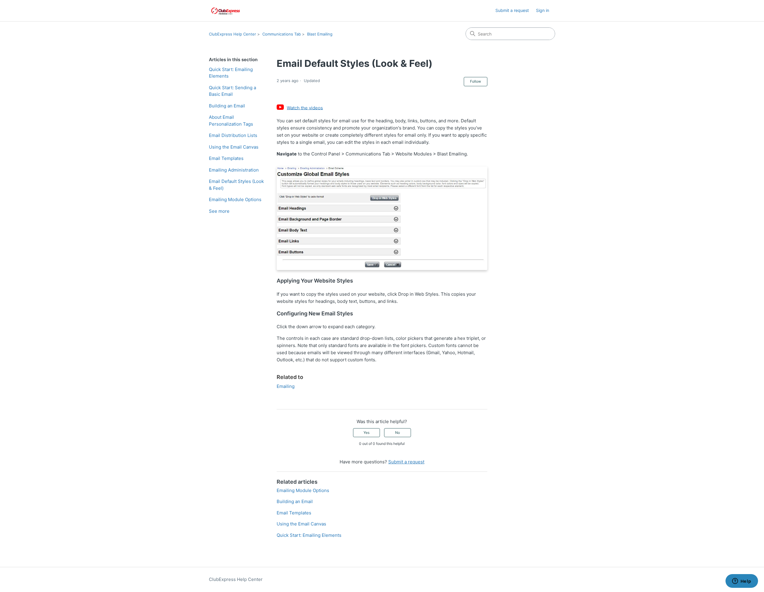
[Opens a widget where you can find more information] (741, 581)
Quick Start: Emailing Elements (231, 73)
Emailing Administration (234, 170)
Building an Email (227, 106)
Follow (475, 81)
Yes (366, 432)
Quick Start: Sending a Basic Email (232, 91)
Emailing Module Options (235, 199)
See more (219, 211)
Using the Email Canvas (233, 147)
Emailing (286, 386)
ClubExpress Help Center (232, 34)
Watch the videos (305, 107)
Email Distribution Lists (233, 135)
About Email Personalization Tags (231, 120)
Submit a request (512, 10)
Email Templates (226, 158)
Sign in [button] (542, 10)
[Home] (225, 10)
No (397, 432)
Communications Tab (281, 34)
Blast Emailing (319, 34)
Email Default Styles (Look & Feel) (236, 184)
